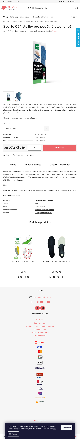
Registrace (71, 2)
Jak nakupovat (7, 2)
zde (54, 428)
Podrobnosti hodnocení (36, 31)
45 (62, 277)
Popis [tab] (13, 164)
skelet (37, 213)
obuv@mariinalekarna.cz (43, 297)
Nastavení (13, 434)
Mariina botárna (40, 421)
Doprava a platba (40, 323)
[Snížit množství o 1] (29, 147)
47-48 (26, 277)
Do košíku (59, 148)
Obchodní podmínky (40, 329)
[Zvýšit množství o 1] (39, 147)
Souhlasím (67, 428)
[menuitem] (16, 16)
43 (58, 277)
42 (54, 277)
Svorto (54, 31)
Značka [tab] (32, 164)
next (75, 257)
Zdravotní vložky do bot (44, 200)
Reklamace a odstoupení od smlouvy (40, 326)
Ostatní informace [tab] (60, 164)
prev (5, 257)
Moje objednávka (40, 336)
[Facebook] (37, 308)
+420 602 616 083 (42, 302)
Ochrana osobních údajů (40, 332)
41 (50, 277)
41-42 (19, 277)
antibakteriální (46, 213)
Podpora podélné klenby (44, 210)
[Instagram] (42, 308)
